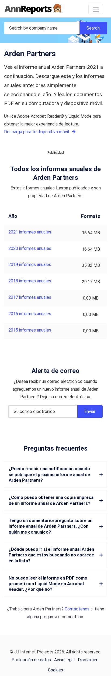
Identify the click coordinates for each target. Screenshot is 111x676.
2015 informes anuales (29, 330)
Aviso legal (64, 659)
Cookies (55, 670)
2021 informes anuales (29, 232)
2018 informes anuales (29, 280)
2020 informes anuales (29, 248)
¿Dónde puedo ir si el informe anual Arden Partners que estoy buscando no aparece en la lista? (51, 555)
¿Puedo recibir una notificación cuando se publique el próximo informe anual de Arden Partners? (49, 474)
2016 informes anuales (29, 313)
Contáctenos (77, 609)
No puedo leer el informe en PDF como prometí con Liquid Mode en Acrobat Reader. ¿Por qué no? (48, 584)
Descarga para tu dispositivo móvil (37, 131)
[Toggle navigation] (95, 9)
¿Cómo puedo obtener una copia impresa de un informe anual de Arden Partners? (51, 500)
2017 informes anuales (29, 297)
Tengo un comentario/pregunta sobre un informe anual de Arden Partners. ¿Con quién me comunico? (50, 526)
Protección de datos (31, 659)
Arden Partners (47, 609)
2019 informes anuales (29, 264)
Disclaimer (88, 659)
